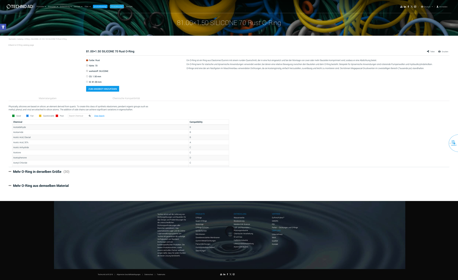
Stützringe (199, 224)
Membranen (200, 234)
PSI (273, 224)
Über (87, 6)
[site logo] (20, 6)
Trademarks (161, 274)
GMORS (275, 221)
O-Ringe (199, 217)
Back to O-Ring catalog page (22, 45)
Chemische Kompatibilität (126, 98)
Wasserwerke (239, 217)
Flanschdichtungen (203, 244)
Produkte (40, 6)
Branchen (52, 6)
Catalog (20, 39)
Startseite (12, 39)
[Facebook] (408, 7)
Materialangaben (48, 98)
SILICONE (34, 39)
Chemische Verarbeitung (243, 233)
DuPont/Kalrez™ (278, 217)
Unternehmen (277, 234)
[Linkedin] (405, 7)
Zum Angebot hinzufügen (102, 88)
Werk (274, 237)
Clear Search (99, 116)
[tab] (47, 98)
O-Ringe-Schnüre (202, 227)
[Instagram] (415, 7)
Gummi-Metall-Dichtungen (206, 240)
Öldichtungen (201, 250)
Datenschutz (148, 274)
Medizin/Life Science (242, 224)
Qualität (275, 241)
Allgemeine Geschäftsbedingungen (129, 274)
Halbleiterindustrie (241, 240)
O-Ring (27, 39)
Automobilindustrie (241, 246)
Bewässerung (239, 221)
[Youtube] (401, 7)
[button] (452, 143)
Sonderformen (201, 231)
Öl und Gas (238, 237)
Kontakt (129, 6)
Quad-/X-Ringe (201, 221)
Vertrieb (77, 6)
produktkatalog (100, 6)
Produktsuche (116, 6)
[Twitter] (412, 7)
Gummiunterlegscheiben (205, 247)
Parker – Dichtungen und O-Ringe (285, 227)
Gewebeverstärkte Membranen (208, 237)
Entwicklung (65, 6)
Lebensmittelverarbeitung (244, 243)
